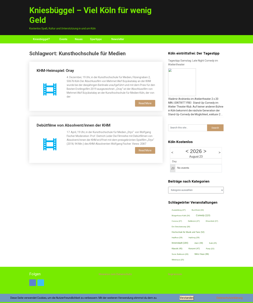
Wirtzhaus (178, 260)
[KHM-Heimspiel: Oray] (50, 89)
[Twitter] (40, 282)
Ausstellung (179, 210)
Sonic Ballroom (180, 254)
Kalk (213, 243)
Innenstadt (180, 243)
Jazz (198, 243)
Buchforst (198, 210)
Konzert (194, 248)
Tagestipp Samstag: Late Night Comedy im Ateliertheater (193, 62)
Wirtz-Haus (201, 254)
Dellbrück (194, 221)
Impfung (194, 237)
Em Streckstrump (181, 227)
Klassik (177, 248)
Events (63, 39)
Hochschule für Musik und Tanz (188, 232)
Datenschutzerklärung (230, 297)
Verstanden (187, 297)
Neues (79, 39)
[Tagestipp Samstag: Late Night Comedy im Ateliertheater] (182, 82)
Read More (145, 103)
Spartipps (96, 39)
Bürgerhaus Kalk (181, 216)
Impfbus (177, 237)
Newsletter (117, 39)
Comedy (203, 215)
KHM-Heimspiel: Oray (55, 70)
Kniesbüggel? (41, 39)
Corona (177, 221)
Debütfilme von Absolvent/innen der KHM (73, 125)
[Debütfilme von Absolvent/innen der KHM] (50, 143)
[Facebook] (32, 282)
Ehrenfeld (212, 221)
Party (210, 249)
